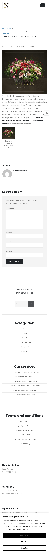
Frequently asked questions (25, 426)
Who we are (25, 421)
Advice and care (25, 342)
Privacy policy (25, 444)
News (25, 329)
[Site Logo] (6, 5)
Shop (25, 333)
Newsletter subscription (25, 430)
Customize (24, 541)
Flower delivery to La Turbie (25, 395)
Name (9, 233)
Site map (25, 351)
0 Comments (33, 47)
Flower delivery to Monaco (25, 377)
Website (9, 251)
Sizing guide (25, 347)
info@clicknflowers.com (12, 494)
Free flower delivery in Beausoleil (25, 381)
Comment (10, 208)
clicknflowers (21, 47)
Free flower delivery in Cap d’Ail (25, 390)
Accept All (24, 535)
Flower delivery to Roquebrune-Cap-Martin (25, 386)
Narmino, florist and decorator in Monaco (25, 372)
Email (8, 242)
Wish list (25, 338)
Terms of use (25, 435)
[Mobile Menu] (42, 5)
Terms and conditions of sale (25, 439)
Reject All (25, 548)
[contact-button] (31, 304)
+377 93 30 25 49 (9, 491)
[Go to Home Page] (3, 28)
